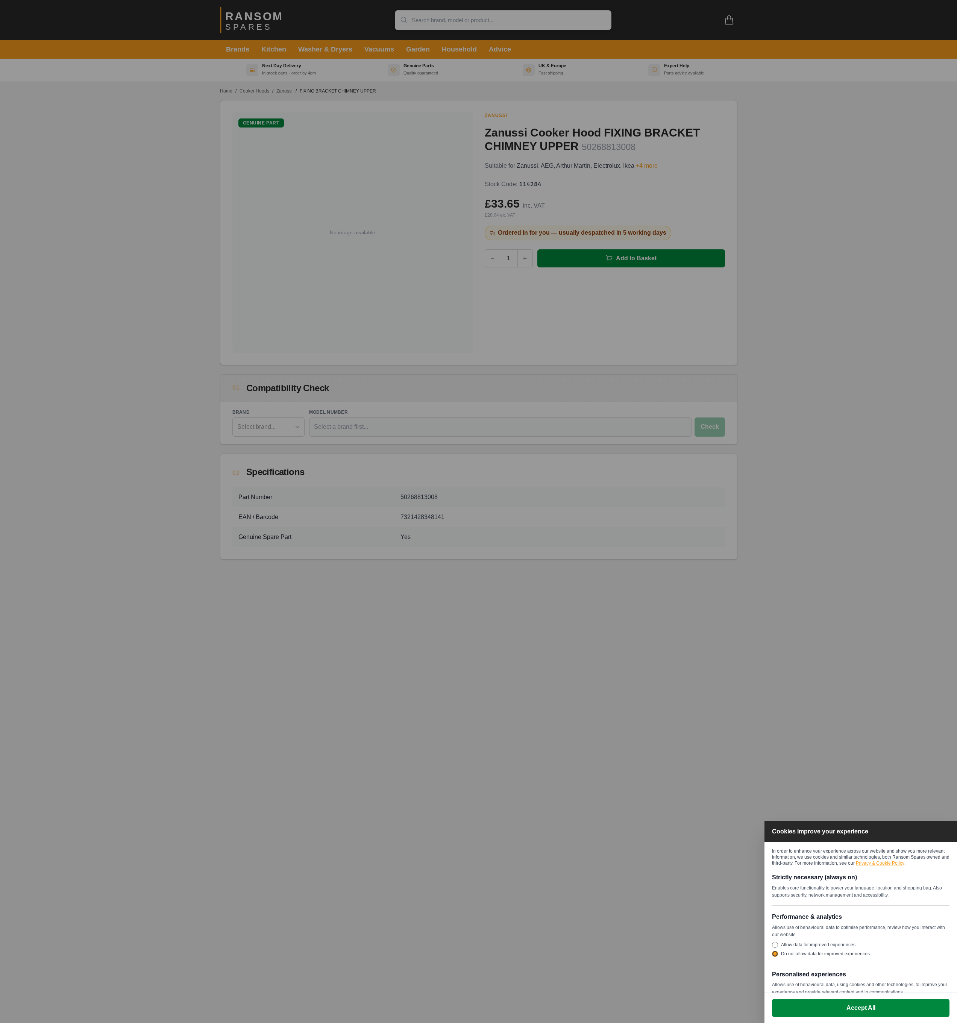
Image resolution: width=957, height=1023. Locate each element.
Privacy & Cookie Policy (880, 863)
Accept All (860, 1008)
